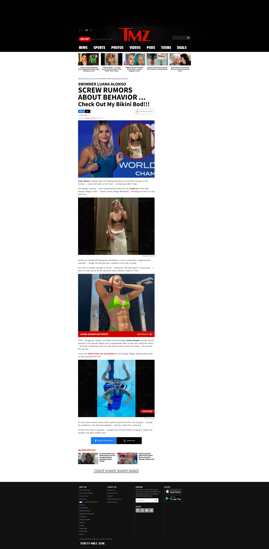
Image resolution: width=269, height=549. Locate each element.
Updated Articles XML (86, 514)
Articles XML (83, 508)
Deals (182, 47)
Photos (117, 47)
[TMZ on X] (83, 30)
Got (84, 39)
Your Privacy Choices (90, 502)
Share (105, 440)
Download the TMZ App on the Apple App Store (173, 491)
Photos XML (83, 531)
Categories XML (84, 519)
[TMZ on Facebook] (80, 30)
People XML (83, 528)
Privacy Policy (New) (86, 493)
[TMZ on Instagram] (90, 30)
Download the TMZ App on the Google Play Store (173, 498)
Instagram (133, 471)
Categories (83, 516)
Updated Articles (85, 511)
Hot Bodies (109, 471)
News (83, 47)
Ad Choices (83, 499)
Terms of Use (83, 496)
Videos (135, 47)
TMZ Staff (83, 115)
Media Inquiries (112, 502)
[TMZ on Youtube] (86, 30)
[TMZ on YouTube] (147, 510)
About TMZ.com (84, 490)
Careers (110, 496)
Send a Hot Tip (112, 493)
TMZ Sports (121, 471)
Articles (81, 505)
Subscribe (156, 500)
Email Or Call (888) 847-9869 (102, 39)
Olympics (98, 471)
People (81, 525)
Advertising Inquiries (114, 499)
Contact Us (111, 490)
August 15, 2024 (90, 118)
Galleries (82, 522)
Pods (151, 47)
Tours (166, 47)
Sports (99, 47)
